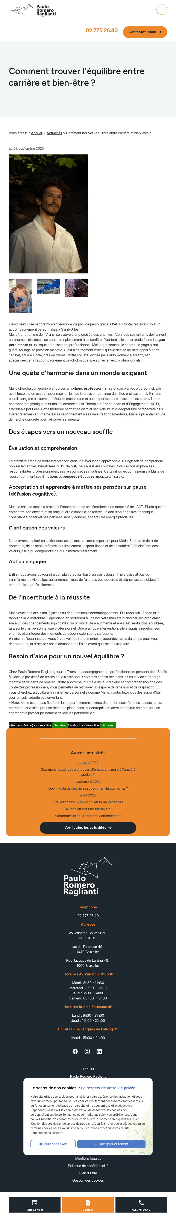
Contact (88, 1209)
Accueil (36, 133)
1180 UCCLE (88, 935)
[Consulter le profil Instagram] (87, 1051)
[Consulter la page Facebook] (75, 1051)
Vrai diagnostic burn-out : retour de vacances (88, 802)
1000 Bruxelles (88, 963)
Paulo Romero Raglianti (88, 1076)
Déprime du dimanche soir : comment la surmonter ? (88, 788)
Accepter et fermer (113, 1144)
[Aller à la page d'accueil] (33, 10)
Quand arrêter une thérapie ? (88, 809)
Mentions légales (88, 1158)
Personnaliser (55, 1144)
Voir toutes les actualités (86, 827)
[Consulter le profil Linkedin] (99, 1051)
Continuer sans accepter (47, 1133)
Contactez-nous (143, 32)
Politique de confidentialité (88, 1166)
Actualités (54, 133)
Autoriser (60, 725)
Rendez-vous (35, 1209)
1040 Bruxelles (88, 949)
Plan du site (88, 1173)
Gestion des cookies (88, 1180)
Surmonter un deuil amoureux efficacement (88, 816)
